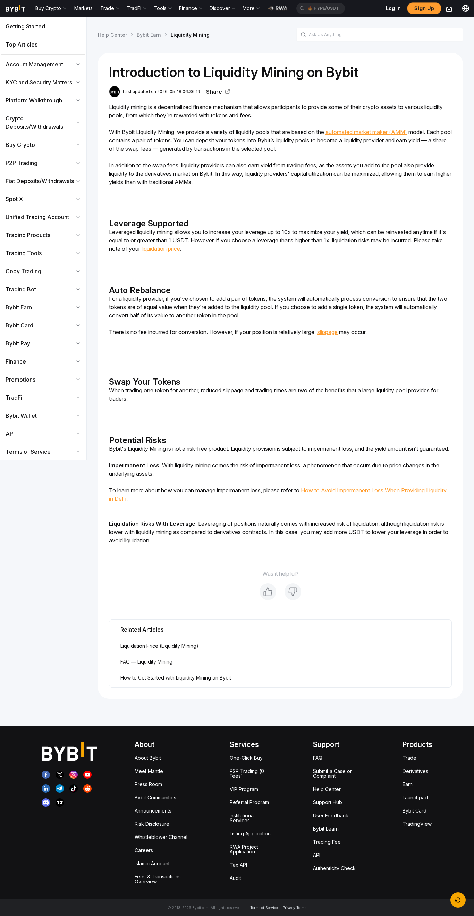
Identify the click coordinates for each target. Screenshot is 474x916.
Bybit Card (414, 811)
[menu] (43, 239)
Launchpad (415, 797)
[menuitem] (43, 26)
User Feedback (330, 815)
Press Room (148, 784)
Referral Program (249, 802)
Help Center (112, 35)
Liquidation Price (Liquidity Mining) (159, 646)
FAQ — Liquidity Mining (146, 662)
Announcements (153, 811)
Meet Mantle (149, 771)
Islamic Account (152, 863)
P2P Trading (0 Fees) (247, 773)
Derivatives (415, 771)
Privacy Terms (294, 908)
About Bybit (148, 758)
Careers (144, 850)
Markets (83, 8)
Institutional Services (242, 818)
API (316, 855)
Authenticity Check (334, 868)
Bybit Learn (326, 829)
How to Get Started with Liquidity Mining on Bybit (175, 678)
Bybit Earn (149, 35)
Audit (235, 878)
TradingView (417, 824)
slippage (327, 331)
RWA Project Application (244, 849)
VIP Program (244, 789)
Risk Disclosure (152, 824)
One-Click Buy (246, 758)
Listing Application (250, 833)
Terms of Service (264, 908)
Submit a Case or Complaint (332, 773)
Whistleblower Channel (161, 837)
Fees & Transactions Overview (158, 879)
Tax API (238, 865)
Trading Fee (327, 842)
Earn (408, 784)
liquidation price (161, 248)
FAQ (317, 758)
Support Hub (327, 802)
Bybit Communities (155, 797)
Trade (409, 758)
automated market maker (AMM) (366, 131)
